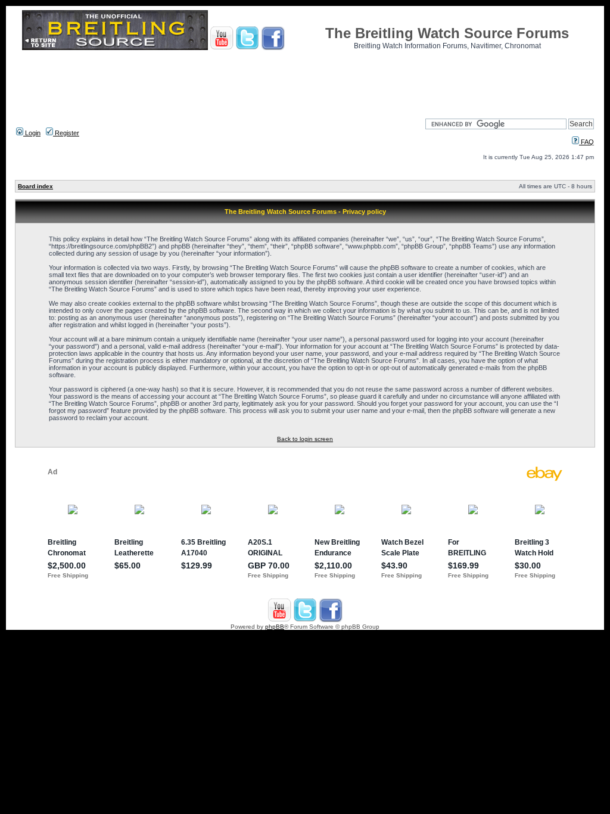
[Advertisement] (305, 80)
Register (66, 132)
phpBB (274, 626)
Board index (35, 186)
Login (32, 132)
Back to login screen (305, 439)
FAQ (586, 141)
